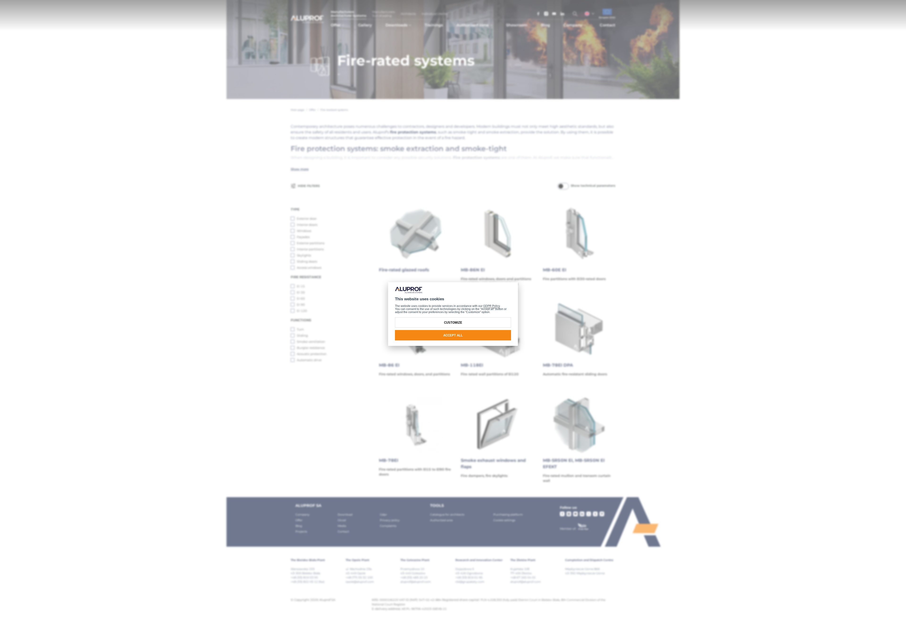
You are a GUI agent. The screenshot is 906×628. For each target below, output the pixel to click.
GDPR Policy (491, 306)
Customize (453, 322)
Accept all (453, 335)
